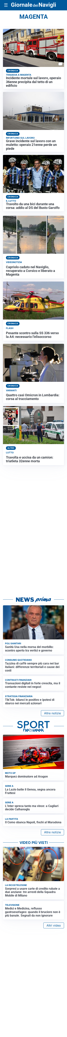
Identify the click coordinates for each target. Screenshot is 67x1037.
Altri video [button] (54, 925)
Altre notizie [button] (52, 713)
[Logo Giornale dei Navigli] (33, 5)
